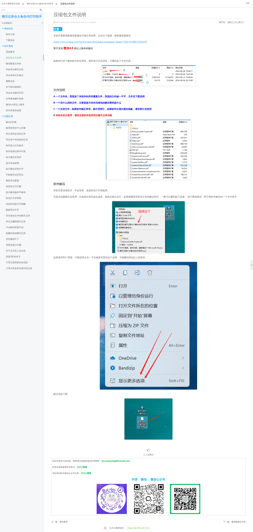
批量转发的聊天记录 (16, 233)
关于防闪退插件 (13, 86)
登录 (248, 3)
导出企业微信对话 (14, 92)
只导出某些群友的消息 (17, 262)
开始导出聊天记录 (14, 69)
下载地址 (10, 40)
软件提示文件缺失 (14, 145)
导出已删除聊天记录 (16, 221)
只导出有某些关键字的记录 (19, 268)
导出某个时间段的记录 (17, 139)
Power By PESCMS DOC (138, 528)
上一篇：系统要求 (59, 522)
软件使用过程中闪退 (16, 151)
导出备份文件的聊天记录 (18, 215)
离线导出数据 (12, 180)
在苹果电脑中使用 (14, 98)
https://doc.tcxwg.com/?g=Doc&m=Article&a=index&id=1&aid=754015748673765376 (100, 41)
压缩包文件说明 (67, 3)
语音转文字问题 (13, 186)
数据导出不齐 (12, 209)
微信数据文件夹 (13, 63)
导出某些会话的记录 (16, 133)
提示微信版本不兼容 (16, 192)
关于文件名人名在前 (16, 250)
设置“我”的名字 (13, 256)
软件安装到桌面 (13, 110)
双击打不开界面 (13, 198)
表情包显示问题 (13, 244)
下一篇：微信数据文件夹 (234, 522)
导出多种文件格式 (14, 75)
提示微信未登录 (13, 157)
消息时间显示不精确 (16, 203)
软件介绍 (10, 34)
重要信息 (10, 81)
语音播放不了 (12, 238)
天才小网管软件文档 (10, 3)
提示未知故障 (12, 162)
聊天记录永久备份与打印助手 (40, 3)
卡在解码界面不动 (14, 227)
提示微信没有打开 (14, 168)
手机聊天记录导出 (14, 174)
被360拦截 (11, 121)
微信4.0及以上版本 (15, 104)
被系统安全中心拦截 (16, 127)
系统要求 (10, 51)
